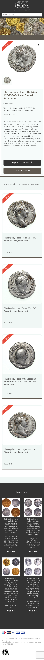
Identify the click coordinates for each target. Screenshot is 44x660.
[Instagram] (18, 515)
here (34, 146)
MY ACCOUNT (18, 10)
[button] (38, 45)
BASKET (27, 10)
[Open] (11, 507)
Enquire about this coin (20, 162)
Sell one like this (21, 170)
